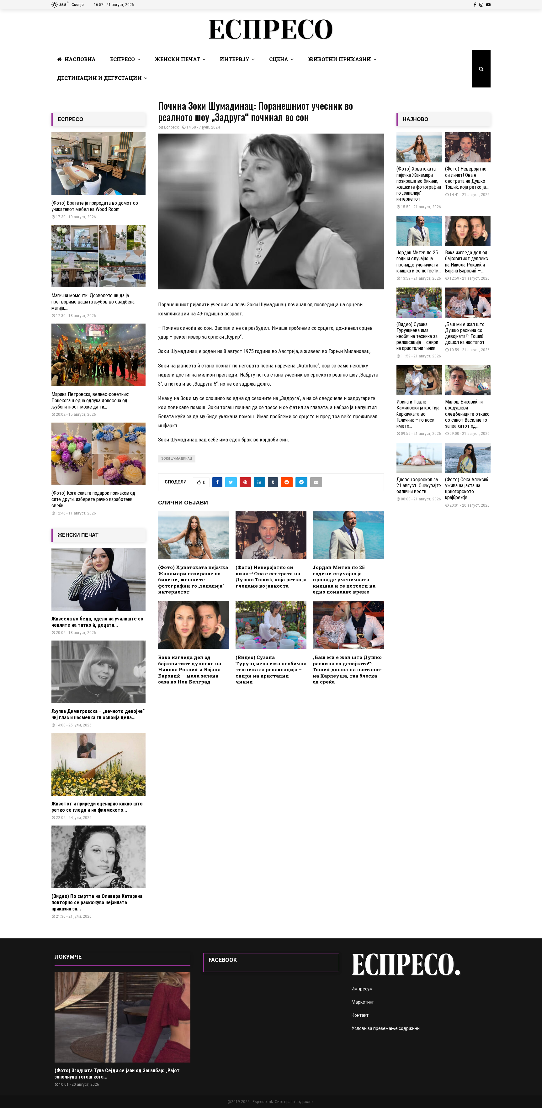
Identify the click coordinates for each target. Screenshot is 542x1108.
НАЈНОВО (415, 119)
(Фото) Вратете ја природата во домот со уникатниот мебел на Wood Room (94, 206)
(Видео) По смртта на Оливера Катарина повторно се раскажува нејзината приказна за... (96, 902)
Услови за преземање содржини (386, 1028)
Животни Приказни (339, 59)
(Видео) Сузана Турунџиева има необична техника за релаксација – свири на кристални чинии (271, 669)
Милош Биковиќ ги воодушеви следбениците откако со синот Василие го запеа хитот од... (467, 414)
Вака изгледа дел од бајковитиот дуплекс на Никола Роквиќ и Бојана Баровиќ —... (466, 262)
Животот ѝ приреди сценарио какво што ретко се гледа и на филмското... (97, 807)
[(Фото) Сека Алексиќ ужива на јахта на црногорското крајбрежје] (468, 458)
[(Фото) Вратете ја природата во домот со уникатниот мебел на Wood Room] (98, 163)
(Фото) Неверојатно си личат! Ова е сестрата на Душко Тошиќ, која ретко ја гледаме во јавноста (271, 576)
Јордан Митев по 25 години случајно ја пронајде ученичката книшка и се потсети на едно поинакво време (344, 579)
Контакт (360, 1015)
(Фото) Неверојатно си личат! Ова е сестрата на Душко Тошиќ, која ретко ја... (467, 178)
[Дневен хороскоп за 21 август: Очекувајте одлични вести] (419, 458)
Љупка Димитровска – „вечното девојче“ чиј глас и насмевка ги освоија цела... (98, 714)
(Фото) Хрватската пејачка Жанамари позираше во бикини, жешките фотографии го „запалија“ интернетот (193, 579)
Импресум (362, 988)
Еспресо (122, 59)
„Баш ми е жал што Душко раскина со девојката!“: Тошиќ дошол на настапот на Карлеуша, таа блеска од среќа (347, 669)
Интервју (234, 59)
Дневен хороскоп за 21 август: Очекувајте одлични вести (418, 485)
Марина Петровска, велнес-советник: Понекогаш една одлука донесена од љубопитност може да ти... (90, 400)
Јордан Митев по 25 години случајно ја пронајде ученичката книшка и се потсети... (418, 262)
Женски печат (177, 59)
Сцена (278, 59)
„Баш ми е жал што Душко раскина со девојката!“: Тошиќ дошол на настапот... (466, 333)
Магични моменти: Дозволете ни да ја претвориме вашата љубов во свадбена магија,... (93, 302)
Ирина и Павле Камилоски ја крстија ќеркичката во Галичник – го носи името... (417, 414)
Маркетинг (363, 1002)
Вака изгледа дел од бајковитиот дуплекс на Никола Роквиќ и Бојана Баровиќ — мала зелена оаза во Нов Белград (189, 669)
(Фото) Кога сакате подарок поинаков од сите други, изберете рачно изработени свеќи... (93, 499)
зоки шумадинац (176, 458)
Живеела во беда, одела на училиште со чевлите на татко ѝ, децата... (97, 622)
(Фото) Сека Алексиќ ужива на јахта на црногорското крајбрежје (466, 489)
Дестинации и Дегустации (99, 78)
